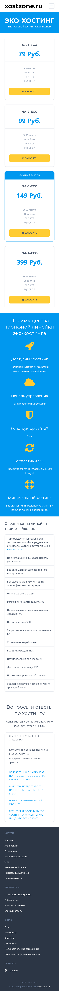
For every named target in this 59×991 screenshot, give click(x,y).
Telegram (13, 970)
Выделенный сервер (16, 867)
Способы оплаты (13, 910)
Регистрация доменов (17, 872)
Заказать (31, 91)
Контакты (10, 937)
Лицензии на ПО (14, 878)
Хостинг (9, 840)
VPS (7, 861)
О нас (8, 927)
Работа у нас (11, 899)
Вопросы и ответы (15, 905)
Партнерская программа (18, 894)
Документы (11, 943)
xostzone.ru (44, 986)
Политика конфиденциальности (22, 954)
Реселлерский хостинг (17, 856)
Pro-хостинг (11, 851)
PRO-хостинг (14, 549)
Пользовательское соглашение (22, 948)
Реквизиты (10, 932)
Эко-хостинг (11, 845)
